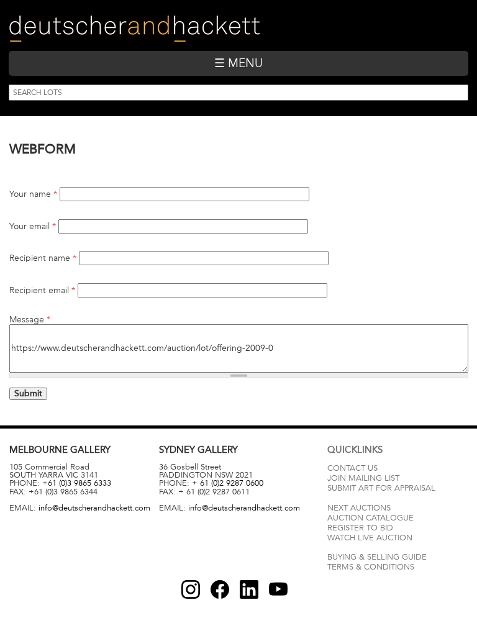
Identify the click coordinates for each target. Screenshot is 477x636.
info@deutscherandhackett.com (94, 508)
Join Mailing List (363, 478)
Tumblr (249, 589)
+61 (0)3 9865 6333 (76, 483)
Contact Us (352, 468)
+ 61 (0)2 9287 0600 (227, 483)
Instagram (190, 589)
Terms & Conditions (370, 567)
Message (29, 320)
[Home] (134, 29)
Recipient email (42, 290)
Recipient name (42, 258)
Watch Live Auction (369, 538)
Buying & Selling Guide (377, 557)
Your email (32, 226)
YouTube (278, 589)
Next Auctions (359, 508)
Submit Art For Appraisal (381, 488)
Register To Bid (360, 528)
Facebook (220, 589)
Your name (33, 194)
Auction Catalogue (370, 518)
